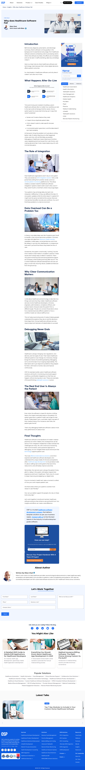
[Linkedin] (34, 573)
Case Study (78, 735)
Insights (77, 746)
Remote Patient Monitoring (71, 118)
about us (77, 756)
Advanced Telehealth (47, 744)
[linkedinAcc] (42, 628)
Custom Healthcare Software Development (37, 681)
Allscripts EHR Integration (66, 744)
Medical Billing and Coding (49, 741)
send (5, 614)
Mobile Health (67, 99)
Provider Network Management (52, 683)
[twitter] (8, 750)
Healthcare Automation (70, 87)
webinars (77, 738)
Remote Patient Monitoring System (51, 685)
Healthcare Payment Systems (49, 749)
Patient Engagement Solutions (31, 685)
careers (77, 762)
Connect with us (37, 517)
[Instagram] (11, 750)
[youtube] (5, 750)
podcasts (77, 741)
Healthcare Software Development (30, 735)
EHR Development (64, 749)
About (11, 2)
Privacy (13, 746)
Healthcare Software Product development (62, 678)
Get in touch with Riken (17, 28)
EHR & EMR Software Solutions (49, 758)
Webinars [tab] (78, 83)
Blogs (48, 2)
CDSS (64, 116)
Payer (64, 104)
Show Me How (53, 549)
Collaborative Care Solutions (70, 676)
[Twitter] (37, 628)
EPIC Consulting (64, 741)
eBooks (77, 744)
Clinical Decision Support (52, 676)
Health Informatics (68, 89)
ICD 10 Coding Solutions (34, 683)
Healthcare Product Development (30, 738)
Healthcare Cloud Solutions (16, 681)
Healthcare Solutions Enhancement (30, 741)
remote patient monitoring (33, 182)
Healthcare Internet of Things (17, 678)
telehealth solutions (42, 380)
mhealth (65, 111)
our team (78, 759)
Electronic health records (47, 239)
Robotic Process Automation (28, 746)
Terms (16, 746)
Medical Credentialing (69, 109)
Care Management (68, 94)
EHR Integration (25, 752)
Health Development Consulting (29, 749)
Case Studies (39, 2)
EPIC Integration (64, 735)
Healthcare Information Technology (37, 678)
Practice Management (47, 738)
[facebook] (32, 628)
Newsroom (78, 749)
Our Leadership (79, 753)
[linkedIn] (2, 750)
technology (28, 451)
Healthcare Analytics (69, 96)
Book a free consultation (35, 560)
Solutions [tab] (64, 83)
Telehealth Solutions (69, 91)
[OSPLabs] (3, 3)
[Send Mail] (47, 628)
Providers (66, 101)
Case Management (38, 676)
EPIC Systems (63, 738)
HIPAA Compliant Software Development (63, 681)
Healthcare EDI (45, 755)
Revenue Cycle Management (49, 735)
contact (79, 2)
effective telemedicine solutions (40, 456)
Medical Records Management (17, 683)
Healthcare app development (37, 462)
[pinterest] (53, 628)
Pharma (65, 106)
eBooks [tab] (72, 83)
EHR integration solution (44, 178)
